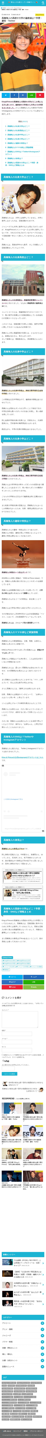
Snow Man (31, 1385)
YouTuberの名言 (7, 1394)
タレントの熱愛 (6, 1411)
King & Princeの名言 (23, 1383)
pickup (4, 1385)
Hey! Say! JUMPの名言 (9, 1383)
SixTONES (11, 1385)
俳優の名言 (26, 1411)
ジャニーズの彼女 (20, 1405)
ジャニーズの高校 (37, 966)
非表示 (25, 121)
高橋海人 (6, 969)
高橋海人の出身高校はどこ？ (17, 130)
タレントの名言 (20, 1408)
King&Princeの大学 (24, 960)
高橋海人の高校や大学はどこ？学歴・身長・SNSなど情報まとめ (21, 164)
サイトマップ (17, 1431)
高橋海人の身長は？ (14, 158)
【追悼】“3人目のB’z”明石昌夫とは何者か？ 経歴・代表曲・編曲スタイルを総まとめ (28, 1274)
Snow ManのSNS (7, 1388)
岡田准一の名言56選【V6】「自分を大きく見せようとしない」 (28, 1303)
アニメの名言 (18, 1397)
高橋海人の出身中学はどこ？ (17, 135)
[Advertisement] (23, 1224)
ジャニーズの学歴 (23, 966)
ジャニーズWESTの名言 (9, 1402)
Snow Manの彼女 (19, 1391)
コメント (5, 1010)
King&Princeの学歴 (9, 963)
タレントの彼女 (31, 1408)
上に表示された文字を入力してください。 (16, 1065)
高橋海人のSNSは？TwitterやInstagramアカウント (22, 153)
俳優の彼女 (34, 1411)
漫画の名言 (28, 1416)
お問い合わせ (7, 1431)
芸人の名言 (5, 1419)
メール (4, 1038)
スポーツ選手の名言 (8, 1408)
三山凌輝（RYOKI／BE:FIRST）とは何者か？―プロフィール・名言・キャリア (27, 1262)
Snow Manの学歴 (7, 1391)
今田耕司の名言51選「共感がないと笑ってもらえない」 (28, 1284)
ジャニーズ (6, 1335)
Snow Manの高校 (31, 1391)
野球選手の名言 (15, 1419)
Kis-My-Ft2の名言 (36, 1383)
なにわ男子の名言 (27, 1394)
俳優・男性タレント (10, 1348)
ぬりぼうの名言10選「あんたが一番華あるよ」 (28, 1293)
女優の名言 (31, 1414)
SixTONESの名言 (21, 1385)
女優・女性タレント (10, 1360)
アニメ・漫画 (7, 1329)
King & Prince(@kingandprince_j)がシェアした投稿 (22, 828)
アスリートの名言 (7, 1397)
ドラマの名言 (17, 1411)
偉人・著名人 (7, 1354)
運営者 (25, 1431)
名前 (4, 1030)
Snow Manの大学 (31, 1388)
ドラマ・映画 (7, 1342)
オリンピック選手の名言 (9, 1399)
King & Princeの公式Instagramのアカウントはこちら (22, 757)
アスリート (6, 1323)
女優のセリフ (23, 1414)
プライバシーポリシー (36, 1431)
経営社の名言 (37, 1416)
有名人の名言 (6, 1416)
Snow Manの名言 (19, 1388)
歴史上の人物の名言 (18, 1416)
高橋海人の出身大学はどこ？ (17, 126)
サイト (4, 1047)
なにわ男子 (17, 1394)
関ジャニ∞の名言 (26, 1419)
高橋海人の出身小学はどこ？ (17, 139)
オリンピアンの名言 (30, 1397)
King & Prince (8, 957)
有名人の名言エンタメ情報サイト (22, 1435)
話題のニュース (8, 1366)
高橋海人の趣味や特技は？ (16, 143)
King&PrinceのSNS (9, 960)
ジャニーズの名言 (23, 1402)
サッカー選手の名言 (24, 1399)
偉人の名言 (14, 1414)
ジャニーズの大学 (9, 966)
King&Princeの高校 (24, 963)
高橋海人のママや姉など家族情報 (19, 147)
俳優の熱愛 (5, 1414)
